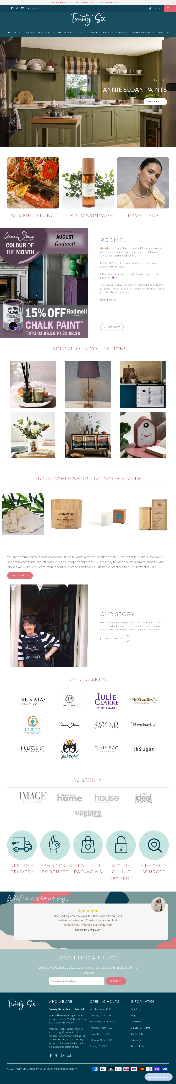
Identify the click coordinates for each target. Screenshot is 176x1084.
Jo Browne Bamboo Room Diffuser (153, 514)
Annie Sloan (143, 384)
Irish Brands (141, 32)
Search (163, 32)
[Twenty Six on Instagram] (16, 8)
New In (12, 32)
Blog (133, 1015)
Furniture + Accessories (88, 435)
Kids (107, 32)
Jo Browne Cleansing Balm (66, 514)
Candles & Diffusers (33, 384)
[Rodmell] (44, 283)
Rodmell (115, 240)
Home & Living (69, 32)
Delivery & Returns (140, 1027)
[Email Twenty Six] (22, 8)
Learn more (20, 575)
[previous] (6, 516)
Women (92, 32)
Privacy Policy (138, 1040)
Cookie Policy (138, 1033)
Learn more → (115, 638)
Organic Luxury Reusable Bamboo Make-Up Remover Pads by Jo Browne (23, 514)
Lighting (88, 384)
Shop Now (155, 101)
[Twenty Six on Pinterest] (11, 8)
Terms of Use (137, 1046)
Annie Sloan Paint (38, 32)
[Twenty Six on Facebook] (5, 8)
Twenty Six (20, 1068)
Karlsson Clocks (143, 435)
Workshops (136, 1021)
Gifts (120, 32)
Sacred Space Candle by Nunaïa (110, 514)
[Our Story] (44, 625)
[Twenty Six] (88, 20)
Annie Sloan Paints (88, 92)
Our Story (117, 614)
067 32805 (32, 8)
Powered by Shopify (66, 1068)
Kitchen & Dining (33, 435)
